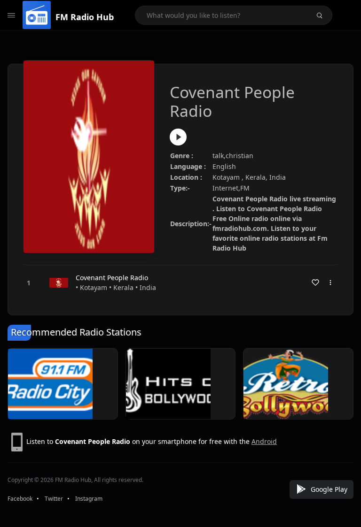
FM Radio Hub (84, 17)
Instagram (88, 499)
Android (264, 441)
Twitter (54, 499)
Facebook (20, 499)
